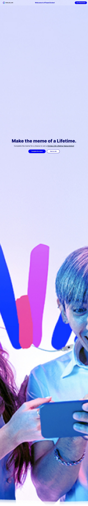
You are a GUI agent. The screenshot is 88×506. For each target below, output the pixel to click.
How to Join (53, 151)
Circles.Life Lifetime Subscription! (60, 146)
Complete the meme (37, 151)
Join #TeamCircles (80, 2)
